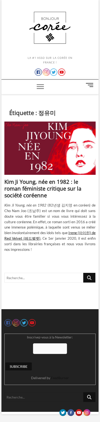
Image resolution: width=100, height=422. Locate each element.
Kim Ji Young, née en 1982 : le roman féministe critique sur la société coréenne (42, 188)
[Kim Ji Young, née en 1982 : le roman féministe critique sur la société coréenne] (50, 148)
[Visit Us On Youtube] (79, 411)
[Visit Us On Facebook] (71, 411)
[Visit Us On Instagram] (87, 411)
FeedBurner (60, 378)
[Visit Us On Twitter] (63, 411)
